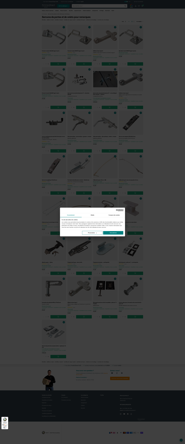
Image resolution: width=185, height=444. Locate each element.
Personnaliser (91, 232)
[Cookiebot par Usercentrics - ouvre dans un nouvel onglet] (117, 210)
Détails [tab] (92, 215)
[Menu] (7, 418)
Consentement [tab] (71, 215)
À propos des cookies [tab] (114, 215)
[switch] (4, 428)
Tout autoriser (113, 232)
